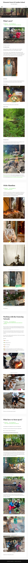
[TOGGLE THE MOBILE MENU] (1, 7)
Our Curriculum (10, 189)
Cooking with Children (10, 322)
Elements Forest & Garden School (14, 2)
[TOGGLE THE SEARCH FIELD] (26, 7)
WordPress (11, 561)
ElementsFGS (6, 188)
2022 (6, 322)
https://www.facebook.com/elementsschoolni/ (16, 177)
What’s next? (8, 21)
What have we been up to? (12, 419)
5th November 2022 (13, 188)
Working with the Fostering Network (13, 318)
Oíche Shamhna (9, 185)
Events (6, 189)
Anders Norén (19, 561)
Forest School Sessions (17, 322)
